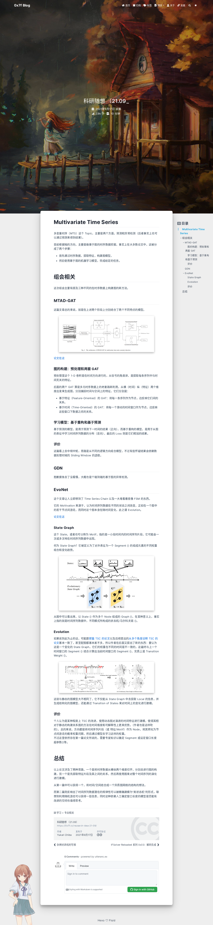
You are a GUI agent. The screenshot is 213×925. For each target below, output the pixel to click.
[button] (159, 5)
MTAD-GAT (191, 242)
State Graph (194, 277)
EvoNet (189, 273)
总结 (184, 291)
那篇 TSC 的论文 (99, 638)
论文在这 (59, 358)
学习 (59, 812)
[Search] (190, 5)
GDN (187, 268)
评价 (190, 264)
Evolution (193, 282)
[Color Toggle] (196, 5)
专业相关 (69, 812)
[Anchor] (120, 222)
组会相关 (187, 238)
